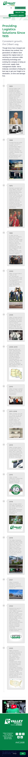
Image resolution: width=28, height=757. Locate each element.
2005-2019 (13, 347)
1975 (11, 186)
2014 (11, 445)
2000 (11, 271)
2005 (11, 315)
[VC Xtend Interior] (9, 2)
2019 (11, 538)
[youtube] (18, 737)
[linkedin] (21, 737)
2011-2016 (13, 411)
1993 (11, 233)
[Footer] (14, 719)
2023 (11, 648)
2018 (11, 501)
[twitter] (20, 734)
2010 (11, 386)
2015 (11, 475)
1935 (11, 86)
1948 (11, 140)
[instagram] (23, 734)
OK (23, 753)
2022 (11, 606)
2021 (11, 580)
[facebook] (17, 734)
